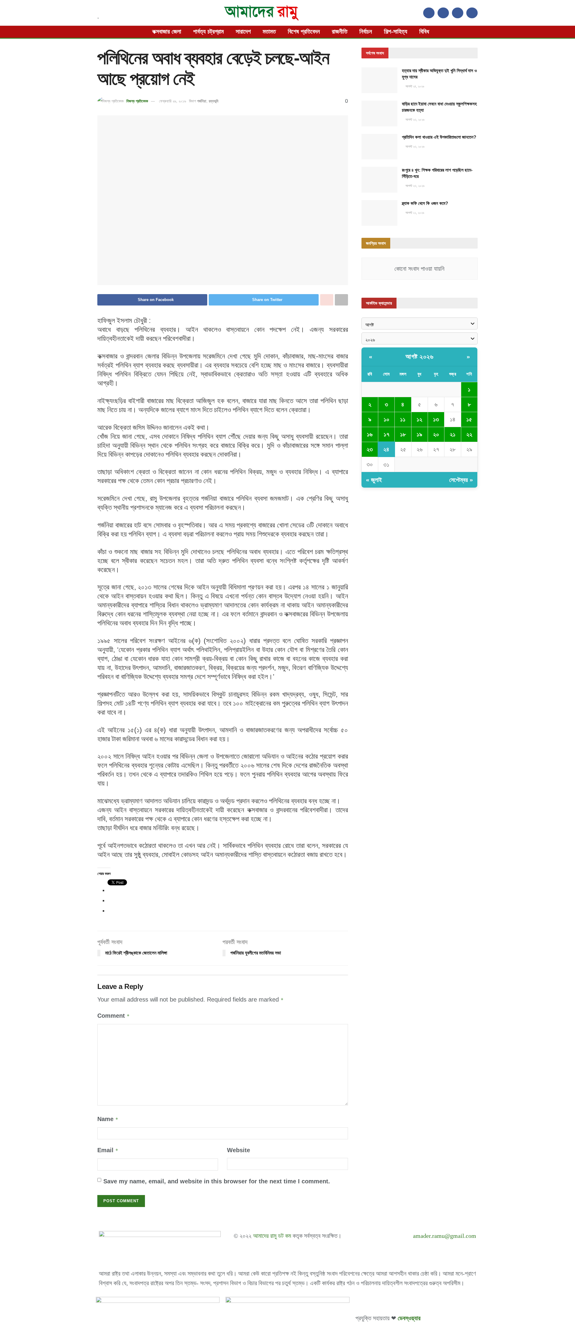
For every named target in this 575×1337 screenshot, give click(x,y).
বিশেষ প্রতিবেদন (304, 31)
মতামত (269, 31)
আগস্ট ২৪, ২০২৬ (414, 86)
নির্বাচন (365, 31)
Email (107, 1150)
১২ (419, 419)
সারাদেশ (243, 31)
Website (238, 1150)
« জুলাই (374, 480)
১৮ (403, 434)
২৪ (386, 449)
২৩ (370, 449)
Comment (113, 1015)
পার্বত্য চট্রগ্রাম (208, 31)
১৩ (436, 419)
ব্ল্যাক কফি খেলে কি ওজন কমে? (425, 203)
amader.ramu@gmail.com (444, 1235)
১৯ (419, 434)
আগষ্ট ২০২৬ (419, 356)
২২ (469, 434)
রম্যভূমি (213, 101)
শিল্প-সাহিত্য (395, 31)
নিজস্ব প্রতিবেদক (137, 101)
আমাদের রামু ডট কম (272, 1235)
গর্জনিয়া (201, 101)
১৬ (370, 434)
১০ (386, 419)
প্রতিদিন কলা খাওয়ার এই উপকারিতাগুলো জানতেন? (439, 137)
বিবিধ (424, 31)
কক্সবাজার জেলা (166, 31)
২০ (436, 434)
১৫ (469, 419)
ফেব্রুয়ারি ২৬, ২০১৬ (172, 101)
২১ (453, 434)
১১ (402, 419)
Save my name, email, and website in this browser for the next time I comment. (216, 1181)
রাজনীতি (339, 31)
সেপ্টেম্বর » (461, 480)
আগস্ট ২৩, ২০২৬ (414, 119)
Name (107, 1119)
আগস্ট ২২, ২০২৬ (414, 212)
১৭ (386, 434)
